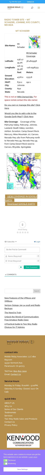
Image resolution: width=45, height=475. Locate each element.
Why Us (8, 406)
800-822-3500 (20, 371)
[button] (5, 460)
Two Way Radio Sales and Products (20, 419)
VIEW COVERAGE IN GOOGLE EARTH (21, 198)
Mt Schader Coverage (31, 54)
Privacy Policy (10, 425)
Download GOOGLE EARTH (21, 204)
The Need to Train (12, 312)
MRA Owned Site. (25, 97)
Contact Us (30, 2)
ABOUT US (9, 403)
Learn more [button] (33, 457)
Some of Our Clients (13, 409)
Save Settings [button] (22, 469)
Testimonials (10, 412)
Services (8, 415)
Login (38, 242)
